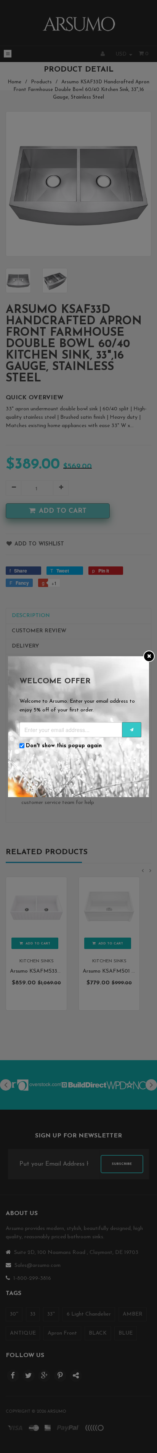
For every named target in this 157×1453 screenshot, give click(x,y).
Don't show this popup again (64, 746)
